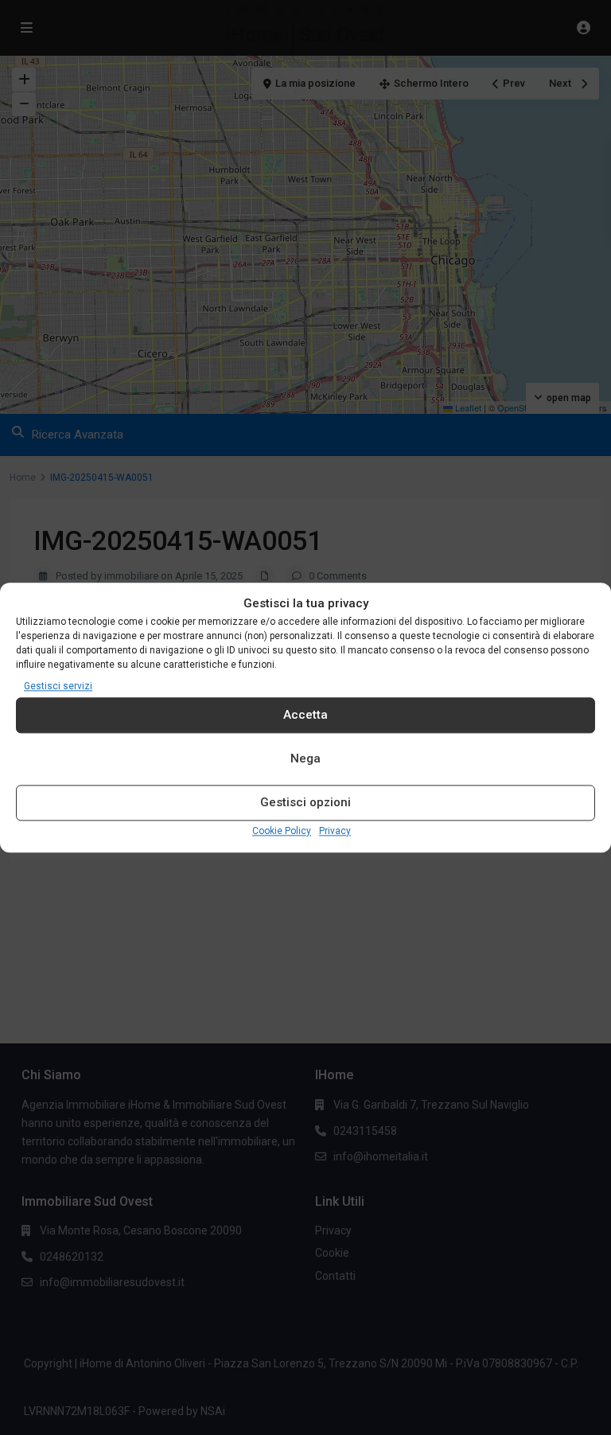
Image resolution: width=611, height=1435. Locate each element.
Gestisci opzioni (305, 803)
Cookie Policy (281, 830)
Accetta (305, 715)
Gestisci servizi (58, 686)
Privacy (335, 830)
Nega (305, 759)
